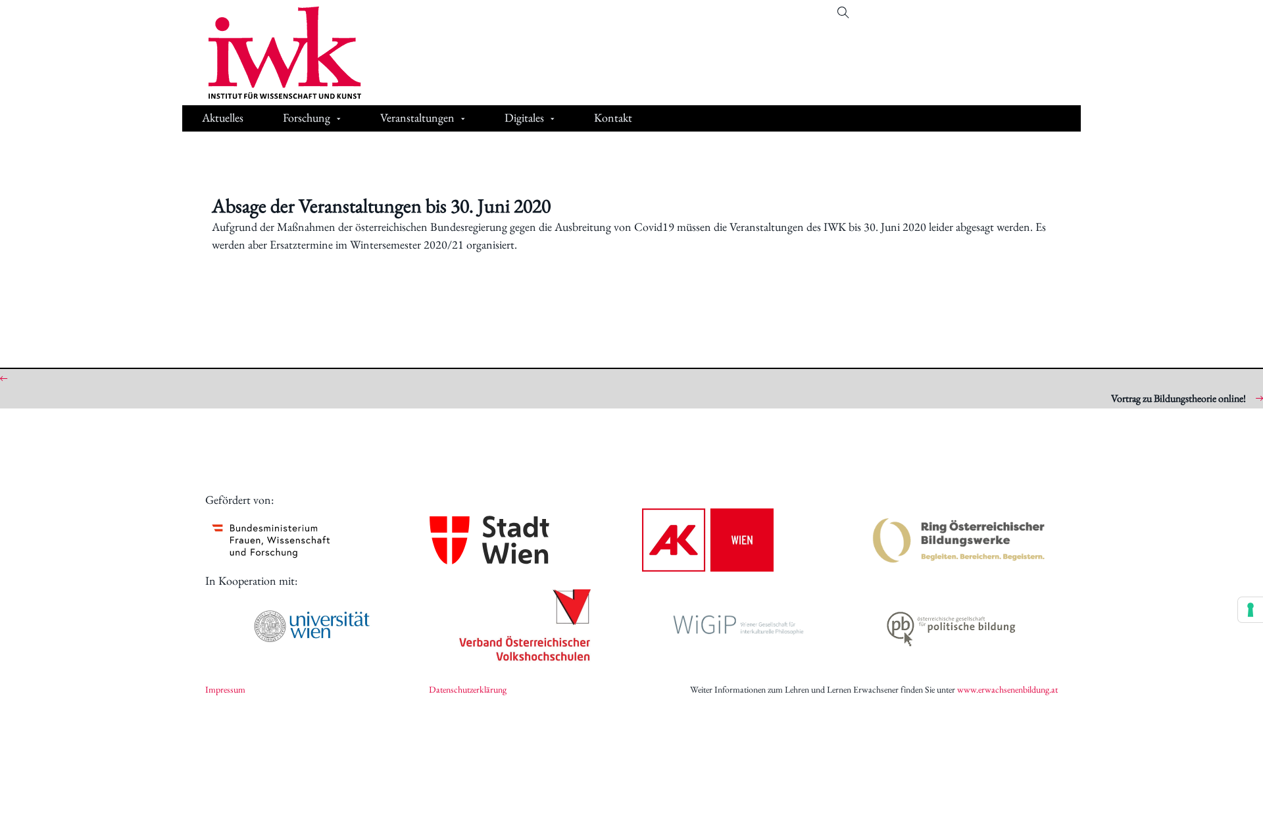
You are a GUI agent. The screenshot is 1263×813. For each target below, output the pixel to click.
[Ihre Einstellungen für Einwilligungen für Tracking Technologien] (1250, 609)
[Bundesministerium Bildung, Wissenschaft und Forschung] (271, 540)
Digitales (524, 117)
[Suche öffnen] (843, 12)
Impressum (225, 689)
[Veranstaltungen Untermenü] (463, 119)
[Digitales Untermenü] (553, 119)
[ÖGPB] (951, 626)
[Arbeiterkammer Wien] (708, 540)
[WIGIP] (738, 626)
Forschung (306, 117)
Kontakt (613, 117)
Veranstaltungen (417, 117)
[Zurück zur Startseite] (275, 52)
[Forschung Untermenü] (339, 119)
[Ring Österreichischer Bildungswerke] (959, 540)
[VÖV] (525, 626)
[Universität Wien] (312, 626)
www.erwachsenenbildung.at (1007, 689)
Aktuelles (222, 117)
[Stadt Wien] (489, 540)
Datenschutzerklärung (468, 689)
